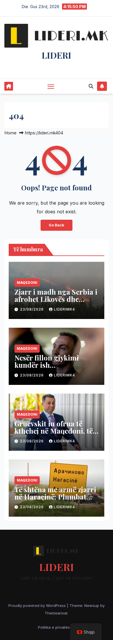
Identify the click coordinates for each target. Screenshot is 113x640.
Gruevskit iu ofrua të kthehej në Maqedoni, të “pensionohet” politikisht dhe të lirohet (56, 434)
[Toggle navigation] (51, 86)
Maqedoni (27, 282)
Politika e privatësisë (56, 627)
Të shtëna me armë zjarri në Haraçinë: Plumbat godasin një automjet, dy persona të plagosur (55, 500)
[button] (91, 86)
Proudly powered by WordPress (37, 605)
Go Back (56, 225)
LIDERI (56, 55)
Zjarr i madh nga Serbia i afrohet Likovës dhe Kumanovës (55, 299)
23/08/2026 (32, 309)
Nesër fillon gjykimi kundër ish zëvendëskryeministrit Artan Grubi (51, 368)
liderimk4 (64, 309)
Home (10, 133)
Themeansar (56, 613)
